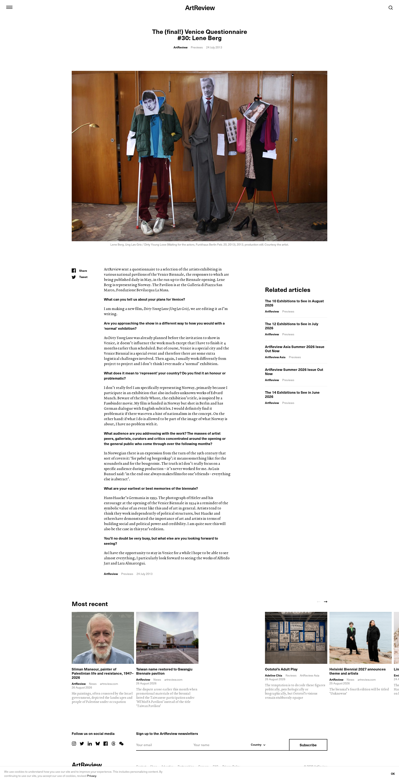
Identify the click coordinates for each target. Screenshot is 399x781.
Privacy (91, 776)
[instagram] (74, 744)
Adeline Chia (273, 675)
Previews (197, 47)
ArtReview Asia (275, 357)
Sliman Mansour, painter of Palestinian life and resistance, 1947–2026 (103, 673)
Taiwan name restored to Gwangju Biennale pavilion (164, 671)
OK (393, 773)
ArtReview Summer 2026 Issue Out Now (294, 371)
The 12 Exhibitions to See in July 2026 (291, 326)
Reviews (291, 675)
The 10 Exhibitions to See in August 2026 (294, 303)
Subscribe (308, 745)
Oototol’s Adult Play (281, 669)
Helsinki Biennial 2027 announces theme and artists (357, 671)
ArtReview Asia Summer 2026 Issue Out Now (294, 348)
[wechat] (121, 744)
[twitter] (82, 744)
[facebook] (106, 744)
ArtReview (180, 47)
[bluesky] (98, 744)
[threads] (113, 744)
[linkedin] (90, 744)
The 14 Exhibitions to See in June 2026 (292, 394)
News (93, 683)
